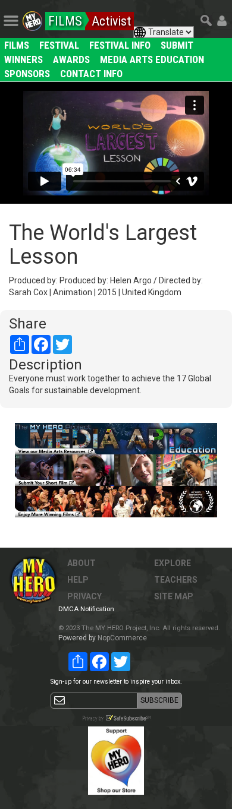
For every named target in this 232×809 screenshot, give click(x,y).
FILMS (16, 45)
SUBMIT (177, 45)
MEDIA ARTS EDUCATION (152, 59)
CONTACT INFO (91, 74)
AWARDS (71, 59)
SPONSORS (27, 74)
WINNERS (23, 59)
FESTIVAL (59, 45)
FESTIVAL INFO (120, 45)
